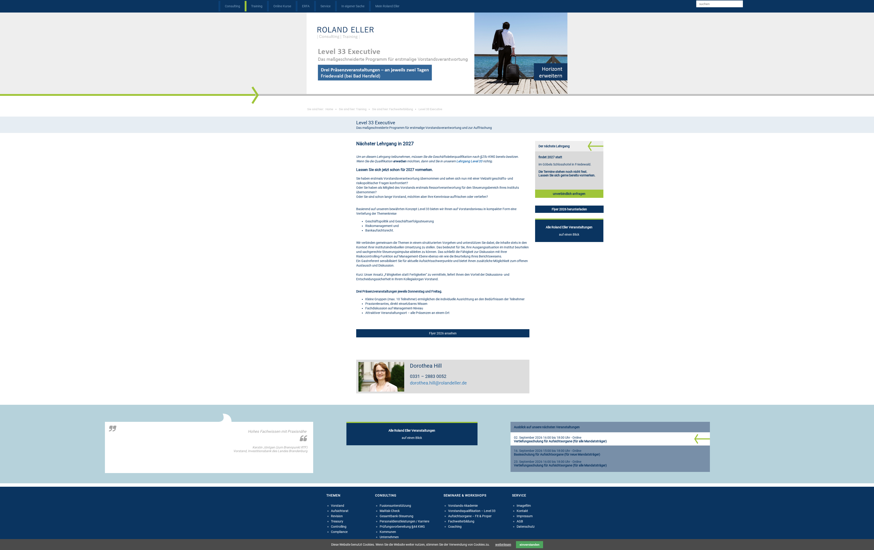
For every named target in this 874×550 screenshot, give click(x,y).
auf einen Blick (569, 230)
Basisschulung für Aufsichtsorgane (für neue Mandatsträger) (557, 454)
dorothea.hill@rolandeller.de (438, 383)
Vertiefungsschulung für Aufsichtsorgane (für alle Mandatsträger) (560, 441)
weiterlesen (503, 544)
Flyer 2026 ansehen (443, 333)
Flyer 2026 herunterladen (569, 209)
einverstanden (529, 544)
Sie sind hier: (320, 109)
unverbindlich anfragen (569, 194)
